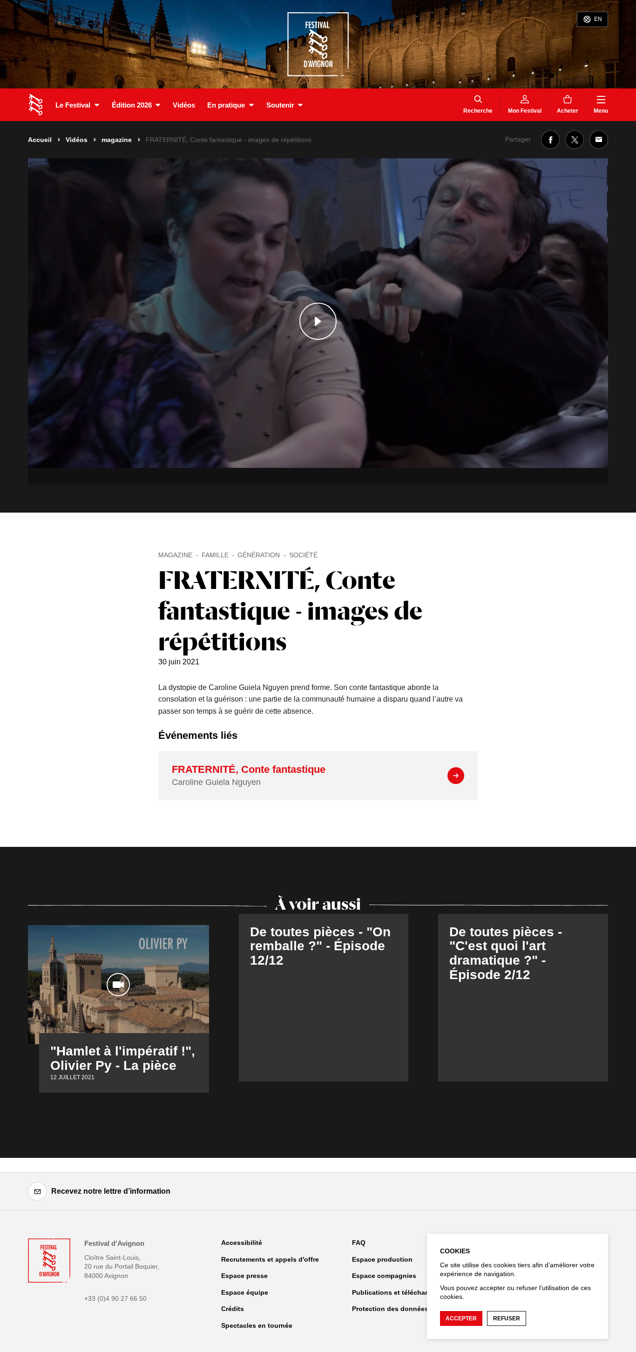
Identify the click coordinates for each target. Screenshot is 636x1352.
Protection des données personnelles (412, 1308)
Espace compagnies (384, 1275)
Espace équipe (244, 1292)
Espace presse (244, 1275)
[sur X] (574, 139)
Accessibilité (241, 1242)
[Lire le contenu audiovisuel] (318, 321)
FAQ (358, 1242)
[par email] (598, 139)
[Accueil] (35, 104)
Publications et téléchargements (403, 1292)
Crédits (232, 1308)
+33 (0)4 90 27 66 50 (115, 1298)
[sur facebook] (550, 139)
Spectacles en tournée (256, 1325)
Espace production (382, 1259)
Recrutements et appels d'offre (270, 1259)
